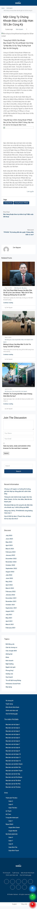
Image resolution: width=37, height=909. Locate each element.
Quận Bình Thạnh (14, 850)
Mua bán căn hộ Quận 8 (13, 747)
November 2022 (11, 562)
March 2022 (10, 588)
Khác (22, 339)
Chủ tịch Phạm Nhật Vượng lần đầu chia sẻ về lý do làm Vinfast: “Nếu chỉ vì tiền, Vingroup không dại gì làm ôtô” (18, 292)
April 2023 (9, 545)
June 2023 (9, 539)
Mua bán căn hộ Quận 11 (13, 757)
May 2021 (9, 618)
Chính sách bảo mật (12, 710)
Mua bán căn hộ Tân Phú (13, 784)
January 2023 (10, 555)
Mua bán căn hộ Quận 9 (13, 751)
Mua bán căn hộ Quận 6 (13, 741)
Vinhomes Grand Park (13, 684)
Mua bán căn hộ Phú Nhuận (14, 777)
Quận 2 (11, 801)
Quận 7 (11, 840)
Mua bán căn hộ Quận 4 (13, 734)
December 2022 (11, 558)
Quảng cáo (9, 674)
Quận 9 (11, 804)
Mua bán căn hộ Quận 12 (13, 761)
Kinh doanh (9, 8)
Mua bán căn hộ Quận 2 (13, 728)
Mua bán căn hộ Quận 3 (13, 731)
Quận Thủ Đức (13, 807)
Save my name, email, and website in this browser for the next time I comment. (17, 447)
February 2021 (10, 628)
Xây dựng (24, 288)
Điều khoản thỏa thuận (12, 707)
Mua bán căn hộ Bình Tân (13, 767)
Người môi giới (10, 667)
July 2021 (9, 614)
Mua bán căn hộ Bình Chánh (14, 764)
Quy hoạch (9, 677)
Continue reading (8, 302)
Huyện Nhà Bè (13, 831)
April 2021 (9, 621)
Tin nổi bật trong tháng (13, 680)
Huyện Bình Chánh (14, 827)
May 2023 (9, 542)
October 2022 (10, 565)
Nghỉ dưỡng (9, 664)
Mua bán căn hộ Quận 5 (13, 737)
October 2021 (10, 605)
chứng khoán (8, 203)
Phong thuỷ (9, 670)
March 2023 (10, 549)
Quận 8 (11, 844)
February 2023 (10, 552)
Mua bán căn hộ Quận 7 (13, 744)
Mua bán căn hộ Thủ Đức (13, 787)
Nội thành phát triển (12, 834)
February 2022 (10, 591)
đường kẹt (9, 654)
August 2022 (10, 572)
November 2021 (11, 601)
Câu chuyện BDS (16, 339)
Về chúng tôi (9, 700)
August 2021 (10, 611)
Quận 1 (11, 821)
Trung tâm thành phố (12, 817)
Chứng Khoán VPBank (21, 203)
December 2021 (11, 598)
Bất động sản (17, 288)
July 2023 (9, 535)
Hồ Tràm (8, 814)
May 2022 (9, 581)
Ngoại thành (9, 824)
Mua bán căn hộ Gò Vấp (13, 774)
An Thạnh (8, 811)
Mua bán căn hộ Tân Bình (13, 780)
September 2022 (11, 568)
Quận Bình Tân (13, 847)
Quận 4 (11, 837)
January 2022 (10, 595)
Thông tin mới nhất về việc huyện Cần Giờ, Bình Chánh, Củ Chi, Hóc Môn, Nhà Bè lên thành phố (18, 499)
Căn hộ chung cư (11, 647)
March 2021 (10, 624)
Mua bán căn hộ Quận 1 (13, 724)
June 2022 (9, 578)
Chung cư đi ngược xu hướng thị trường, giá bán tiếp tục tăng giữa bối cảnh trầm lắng (17, 491)
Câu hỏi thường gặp (12, 714)
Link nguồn (30, 191)
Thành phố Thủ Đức (11, 798)
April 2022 (9, 585)
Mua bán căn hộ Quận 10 (13, 754)
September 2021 (11, 608)
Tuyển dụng (9, 704)
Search (18, 471)
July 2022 (9, 575)
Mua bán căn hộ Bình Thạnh (14, 770)
